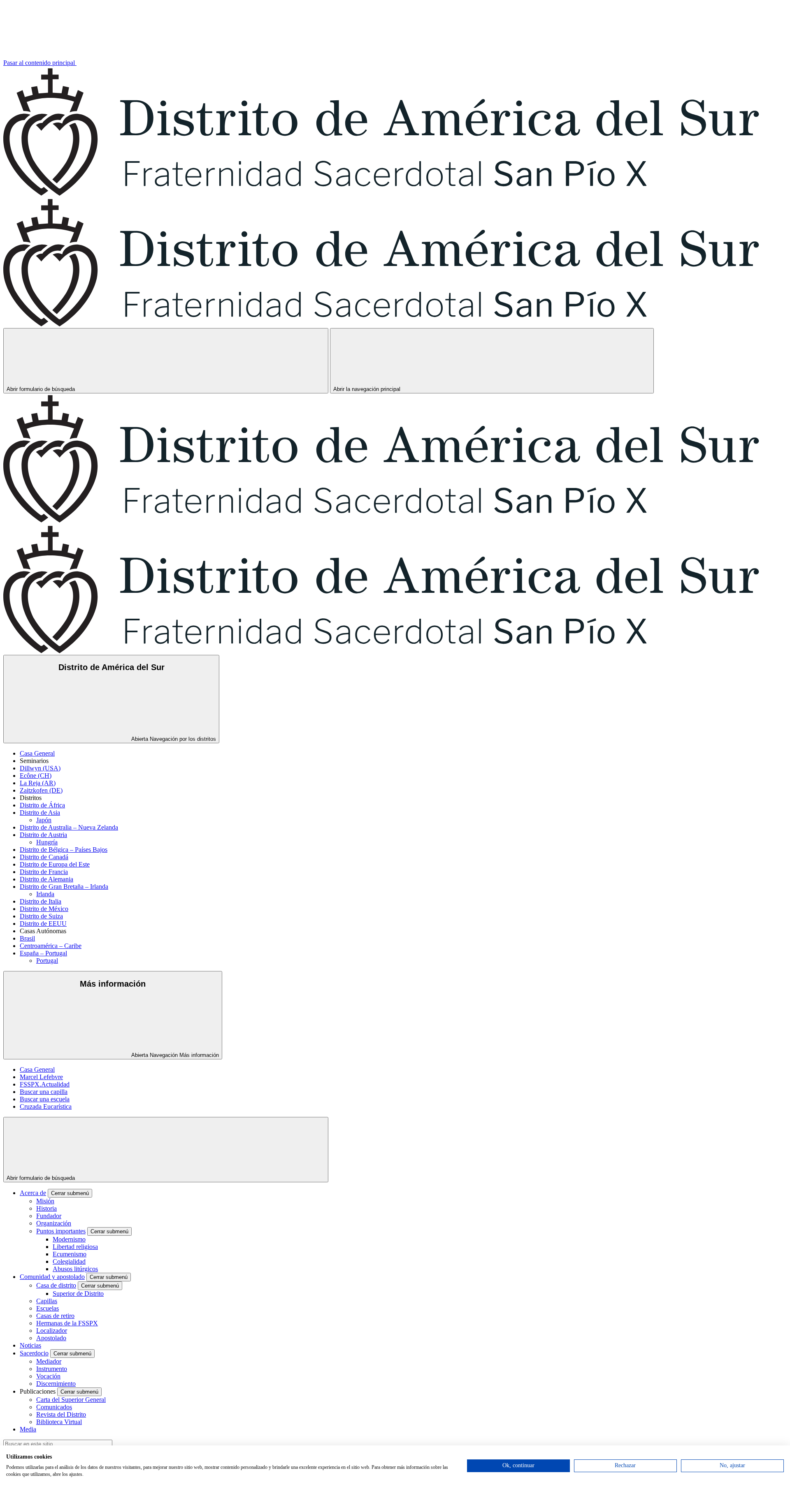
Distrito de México (44, 908)
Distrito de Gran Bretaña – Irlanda (64, 886)
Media (28, 1429)
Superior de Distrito (78, 1293)
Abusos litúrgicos (75, 1268)
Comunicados (54, 1406)
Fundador (48, 1215)
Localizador (51, 1330)
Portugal (47, 960)
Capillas (46, 1300)
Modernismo (69, 1239)
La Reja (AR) (38, 782)
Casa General (37, 753)
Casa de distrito (56, 1285)
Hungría (47, 842)
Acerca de (33, 1192)
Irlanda (45, 893)
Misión (45, 1201)
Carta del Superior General (71, 1399)
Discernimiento (56, 1383)
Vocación (48, 1376)
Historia (46, 1208)
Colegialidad (69, 1261)
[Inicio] (395, 193)
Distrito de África (42, 805)
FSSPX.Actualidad (45, 1084)
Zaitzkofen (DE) (41, 790)
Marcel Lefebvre (41, 1076)
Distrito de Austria (43, 834)
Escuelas (47, 1308)
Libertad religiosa (75, 1246)
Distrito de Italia (40, 901)
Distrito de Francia (44, 871)
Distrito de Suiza (41, 916)
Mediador (48, 1361)
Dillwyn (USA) (40, 768)
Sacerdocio (34, 1353)
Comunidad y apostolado (52, 1276)
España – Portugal (43, 953)
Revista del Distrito (61, 1414)
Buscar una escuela (45, 1099)
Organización (53, 1223)
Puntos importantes (61, 1231)
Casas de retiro (55, 1315)
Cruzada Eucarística (46, 1106)
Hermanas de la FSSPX (67, 1323)
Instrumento (51, 1368)
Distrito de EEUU (43, 923)
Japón (43, 819)
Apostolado (51, 1337)
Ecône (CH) (35, 775)
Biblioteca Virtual (59, 1421)
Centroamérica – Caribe (50, 945)
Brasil (27, 938)
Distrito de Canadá (44, 856)
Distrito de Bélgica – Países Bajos (63, 849)
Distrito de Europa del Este (55, 864)
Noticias (30, 1345)
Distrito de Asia (40, 812)
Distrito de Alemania (46, 879)
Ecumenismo (69, 1254)
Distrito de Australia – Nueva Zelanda (69, 827)
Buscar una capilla (43, 1091)
